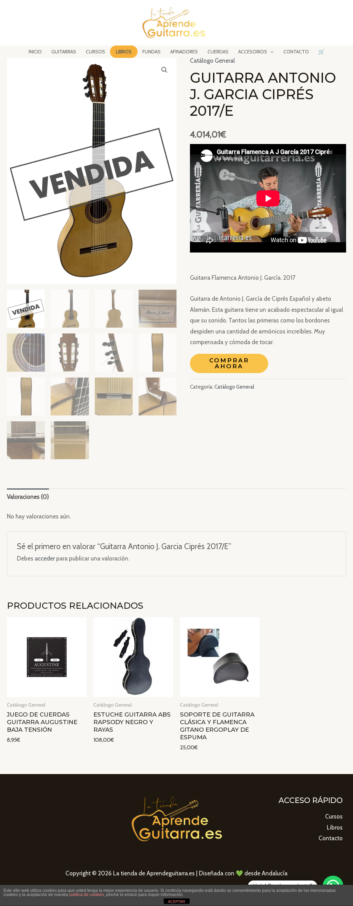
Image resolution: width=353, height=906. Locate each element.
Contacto (331, 838)
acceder (45, 558)
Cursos (334, 816)
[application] (270, 52)
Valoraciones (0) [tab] (28, 496)
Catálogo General (212, 60)
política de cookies (86, 894)
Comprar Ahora (229, 363)
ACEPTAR (176, 901)
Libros (335, 827)
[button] (164, 70)
